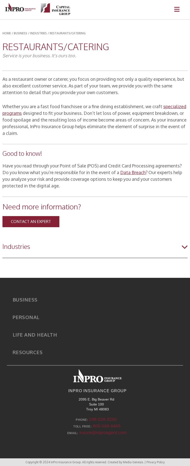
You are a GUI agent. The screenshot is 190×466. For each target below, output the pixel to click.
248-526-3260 (103, 419)
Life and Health (35, 334)
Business (25, 299)
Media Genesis (133, 462)
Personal (26, 317)
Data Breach (133, 172)
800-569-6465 (106, 426)
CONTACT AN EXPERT (31, 221)
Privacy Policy (155, 462)
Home (6, 33)
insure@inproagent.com (103, 432)
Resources (28, 352)
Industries (38, 33)
